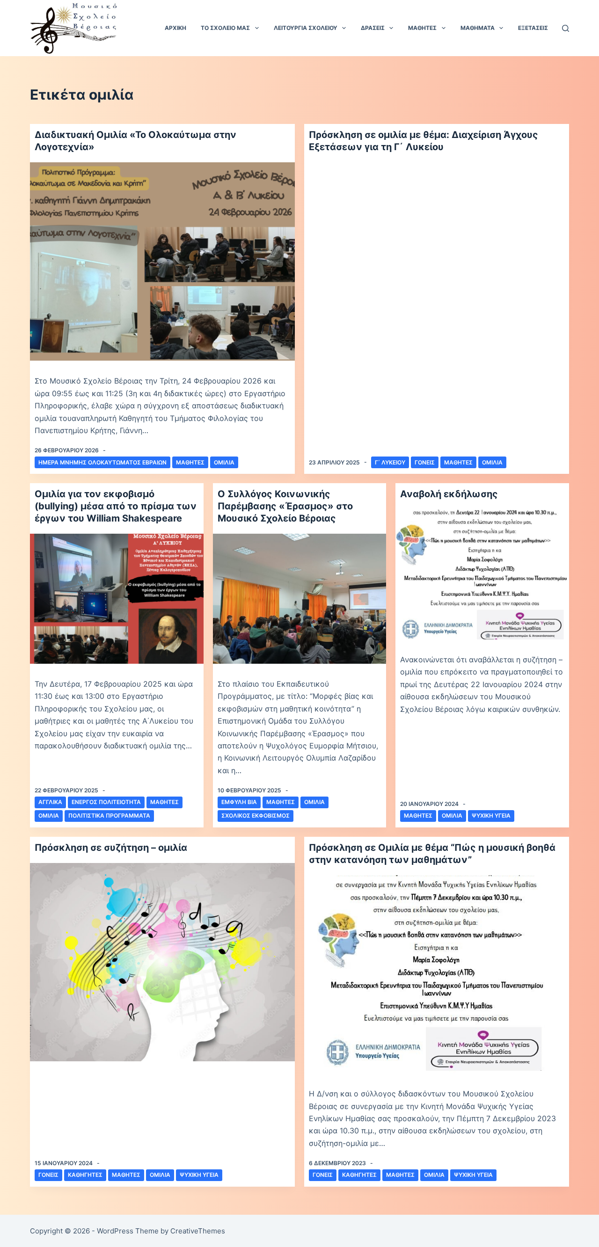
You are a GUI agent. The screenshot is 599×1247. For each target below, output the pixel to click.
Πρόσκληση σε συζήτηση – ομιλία (111, 847)
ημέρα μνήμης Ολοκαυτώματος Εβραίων (102, 462)
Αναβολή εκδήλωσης (449, 494)
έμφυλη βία (239, 801)
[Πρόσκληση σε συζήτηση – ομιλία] (162, 962)
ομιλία (224, 462)
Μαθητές (190, 462)
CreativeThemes (197, 1230)
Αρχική (175, 27)
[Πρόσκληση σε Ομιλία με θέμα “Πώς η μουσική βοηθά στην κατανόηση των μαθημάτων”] (436, 974)
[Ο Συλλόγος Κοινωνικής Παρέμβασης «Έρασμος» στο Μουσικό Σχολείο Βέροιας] (300, 599)
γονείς (425, 462)
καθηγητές (85, 1174)
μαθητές (458, 462)
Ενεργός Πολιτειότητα (106, 801)
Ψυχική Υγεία (491, 815)
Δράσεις (373, 27)
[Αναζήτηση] (565, 28)
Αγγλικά (50, 801)
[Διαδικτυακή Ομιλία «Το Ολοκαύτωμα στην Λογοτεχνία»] (162, 261)
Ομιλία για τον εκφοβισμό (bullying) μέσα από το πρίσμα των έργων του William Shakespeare (116, 506)
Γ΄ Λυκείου (390, 462)
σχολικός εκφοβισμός (255, 815)
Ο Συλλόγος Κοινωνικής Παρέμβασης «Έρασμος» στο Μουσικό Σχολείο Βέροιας (285, 506)
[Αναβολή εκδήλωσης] (482, 574)
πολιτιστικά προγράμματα (109, 815)
